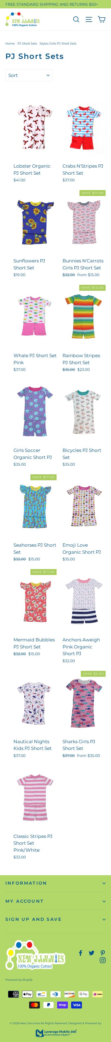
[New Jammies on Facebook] (81, 952)
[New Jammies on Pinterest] (103, 952)
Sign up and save (33, 919)
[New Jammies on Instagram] (103, 959)
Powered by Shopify (18, 980)
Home (10, 43)
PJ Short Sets (27, 43)
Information (26, 883)
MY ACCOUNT (24, 901)
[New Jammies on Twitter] (92, 952)
